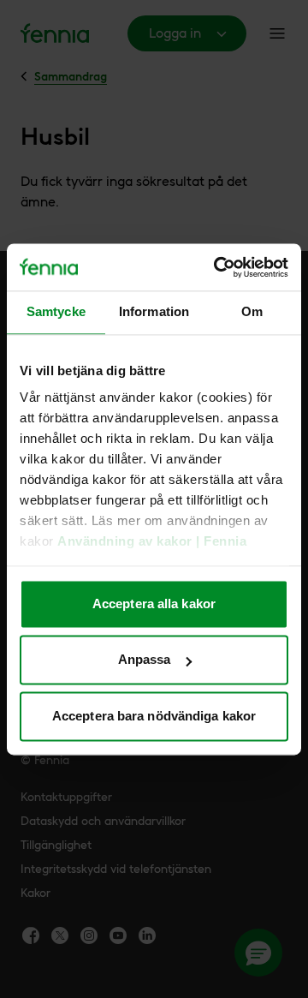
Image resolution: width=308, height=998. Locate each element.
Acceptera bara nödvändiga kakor (154, 715)
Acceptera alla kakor (154, 603)
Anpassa (144, 660)
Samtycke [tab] (56, 311)
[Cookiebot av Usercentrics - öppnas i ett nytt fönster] (217, 267)
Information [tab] (154, 311)
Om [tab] (252, 311)
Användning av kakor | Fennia (151, 542)
